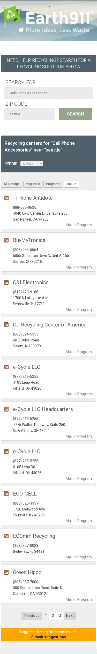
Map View (33, 184)
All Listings (12, 184)
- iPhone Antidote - (34, 198)
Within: (12, 163)
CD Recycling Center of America (49, 325)
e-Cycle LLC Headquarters (43, 409)
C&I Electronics (31, 282)
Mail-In (71, 184)
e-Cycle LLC (26, 367)
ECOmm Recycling (34, 536)
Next (70, 616)
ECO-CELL (25, 494)
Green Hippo (27, 572)
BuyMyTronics (29, 240)
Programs (53, 184)
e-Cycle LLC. (27, 451)
